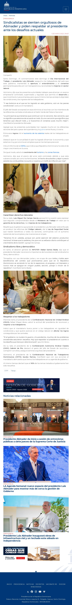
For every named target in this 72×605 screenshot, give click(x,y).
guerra (43, 129)
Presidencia (9, 18)
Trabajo (13, 371)
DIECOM (62, 584)
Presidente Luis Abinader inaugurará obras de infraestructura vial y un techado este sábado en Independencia (30, 538)
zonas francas (53, 152)
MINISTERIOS (36, 587)
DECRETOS (40, 584)
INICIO (9, 584)
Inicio (5, 15)
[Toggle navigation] (66, 9)
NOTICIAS (30, 584)
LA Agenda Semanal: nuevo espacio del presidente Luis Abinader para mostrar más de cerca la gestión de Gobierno (34, 488)
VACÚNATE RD (51, 584)
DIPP (6, 371)
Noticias (12, 15)
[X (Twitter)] (28, 591)
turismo (40, 152)
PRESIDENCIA (19, 584)
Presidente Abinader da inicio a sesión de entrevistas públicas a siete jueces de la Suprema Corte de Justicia (34, 440)
